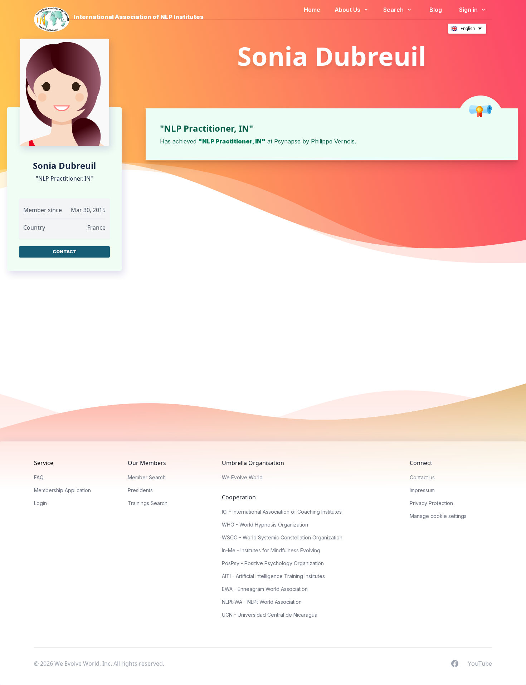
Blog (435, 9)
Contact (65, 251)
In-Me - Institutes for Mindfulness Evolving (271, 550)
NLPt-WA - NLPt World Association (262, 602)
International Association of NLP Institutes (139, 16)
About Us (348, 9)
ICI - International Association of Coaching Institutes (282, 512)
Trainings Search (147, 503)
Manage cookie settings (438, 516)
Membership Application (62, 490)
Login (40, 503)
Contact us (422, 477)
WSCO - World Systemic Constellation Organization (282, 537)
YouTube (480, 663)
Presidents (140, 490)
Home (312, 9)
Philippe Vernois (333, 141)
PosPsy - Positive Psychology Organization (273, 563)
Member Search (147, 477)
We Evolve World (242, 477)
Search (394, 9)
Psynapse (287, 141)
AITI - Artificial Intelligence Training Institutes (273, 576)
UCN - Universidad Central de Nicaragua (269, 615)
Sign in (469, 9)
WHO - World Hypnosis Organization (265, 525)
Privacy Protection (431, 503)
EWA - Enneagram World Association (265, 589)
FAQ (39, 477)
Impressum (422, 490)
